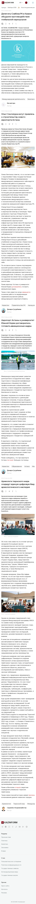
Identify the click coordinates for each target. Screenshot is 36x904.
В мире (3, 851)
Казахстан (5, 305)
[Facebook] (13, 24)
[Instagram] (2, 24)
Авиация (31, 305)
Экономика (4, 847)
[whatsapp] (6, 24)
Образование (17, 466)
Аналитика (4, 844)
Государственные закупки (9, 875)
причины (31, 795)
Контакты (4, 889)
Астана (26, 466)
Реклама (4, 893)
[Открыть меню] (33, 2)
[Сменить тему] (27, 2)
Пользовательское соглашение (11, 861)
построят (10, 460)
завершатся (26, 292)
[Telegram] (9, 24)
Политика (4, 840)
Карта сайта (5, 886)
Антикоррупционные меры (9, 872)
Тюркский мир (19, 804)
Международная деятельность (13, 99)
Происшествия (6, 837)
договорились (17, 287)
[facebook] (13, 827)
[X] (16, 24)
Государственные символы (10, 868)
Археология (6, 804)
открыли (18, 787)
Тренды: (3, 7)
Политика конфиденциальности (11, 865)
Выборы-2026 (12, 7)
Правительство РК (18, 305)
